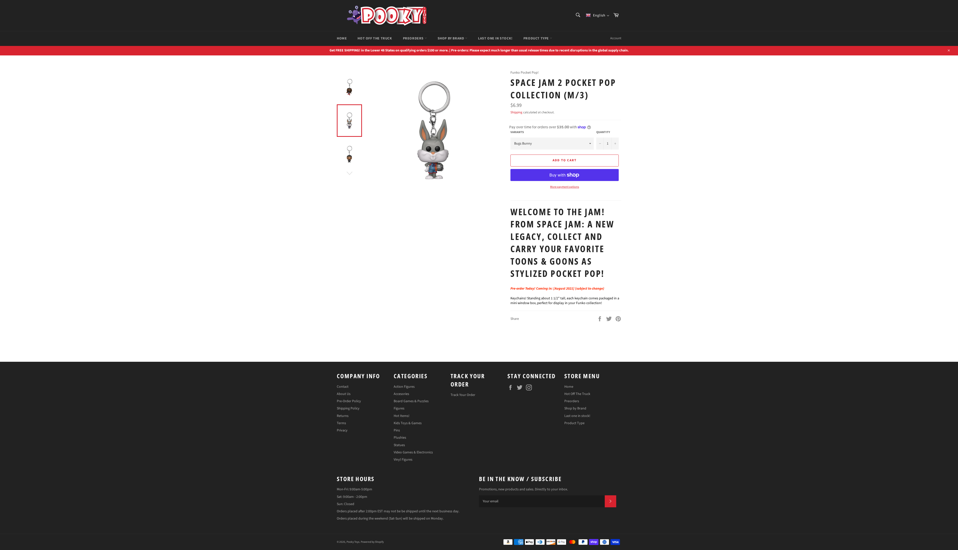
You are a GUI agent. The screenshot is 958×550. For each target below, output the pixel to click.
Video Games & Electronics (413, 452)
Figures (399, 408)
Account (615, 38)
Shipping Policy (348, 408)
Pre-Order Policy (349, 401)
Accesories (401, 393)
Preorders (414, 38)
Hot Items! (401, 415)
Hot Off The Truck (375, 38)
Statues (399, 445)
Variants (517, 132)
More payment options (564, 187)
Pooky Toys (353, 542)
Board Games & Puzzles (411, 401)
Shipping (516, 112)
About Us (344, 393)
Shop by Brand (451, 38)
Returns (343, 415)
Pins (397, 430)
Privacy (342, 430)
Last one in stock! (495, 38)
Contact (343, 386)
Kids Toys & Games (408, 423)
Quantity (603, 132)
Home (342, 38)
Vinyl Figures (403, 459)
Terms (341, 423)
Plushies (400, 437)
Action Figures (404, 386)
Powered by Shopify (372, 542)
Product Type (536, 38)
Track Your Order (463, 394)
